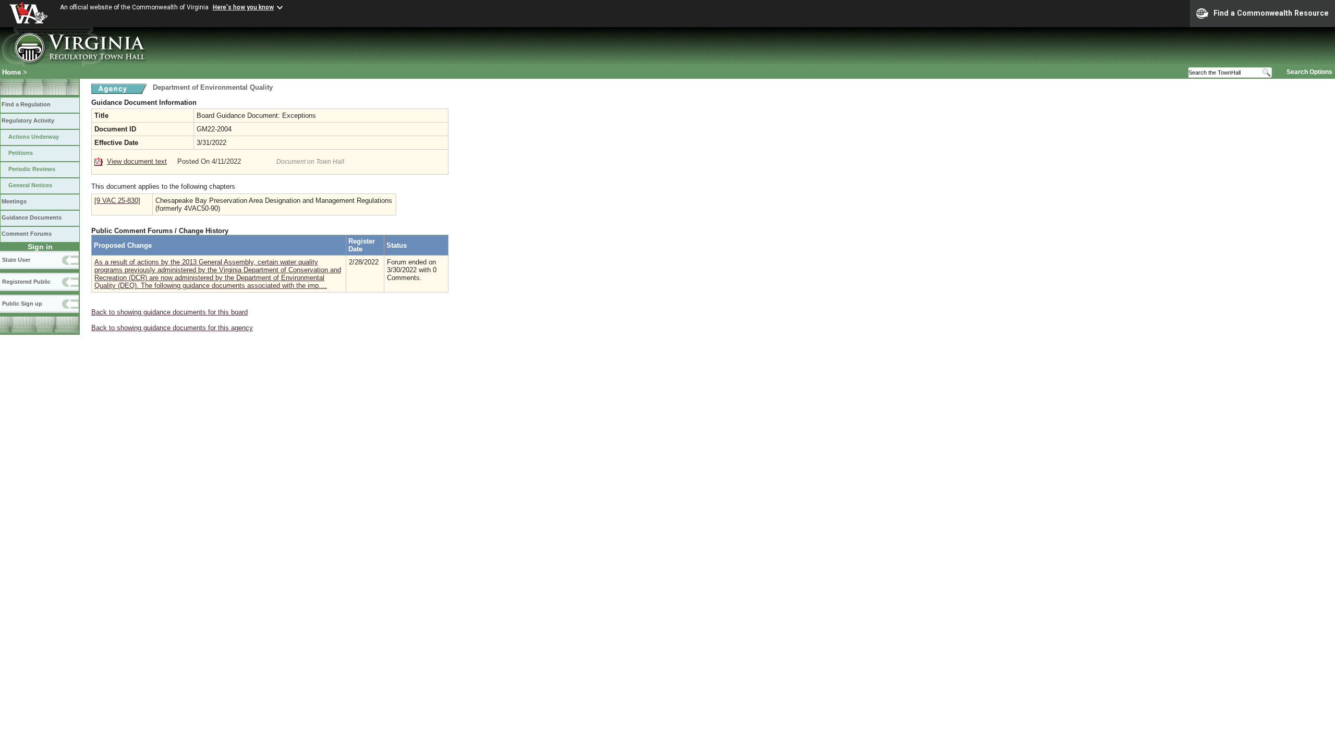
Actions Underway (33, 137)
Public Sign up (22, 303)
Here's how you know (243, 7)
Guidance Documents (32, 217)
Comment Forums (27, 234)
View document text (137, 161)
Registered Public (26, 281)
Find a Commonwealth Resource (1271, 13)
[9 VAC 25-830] (117, 200)
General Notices (30, 185)
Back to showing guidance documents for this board (169, 312)
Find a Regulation (26, 104)
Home (11, 72)
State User (16, 260)
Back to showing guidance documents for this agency (172, 328)
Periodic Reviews (31, 169)
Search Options (1309, 72)
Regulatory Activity (28, 120)
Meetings (14, 201)
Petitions (20, 153)
